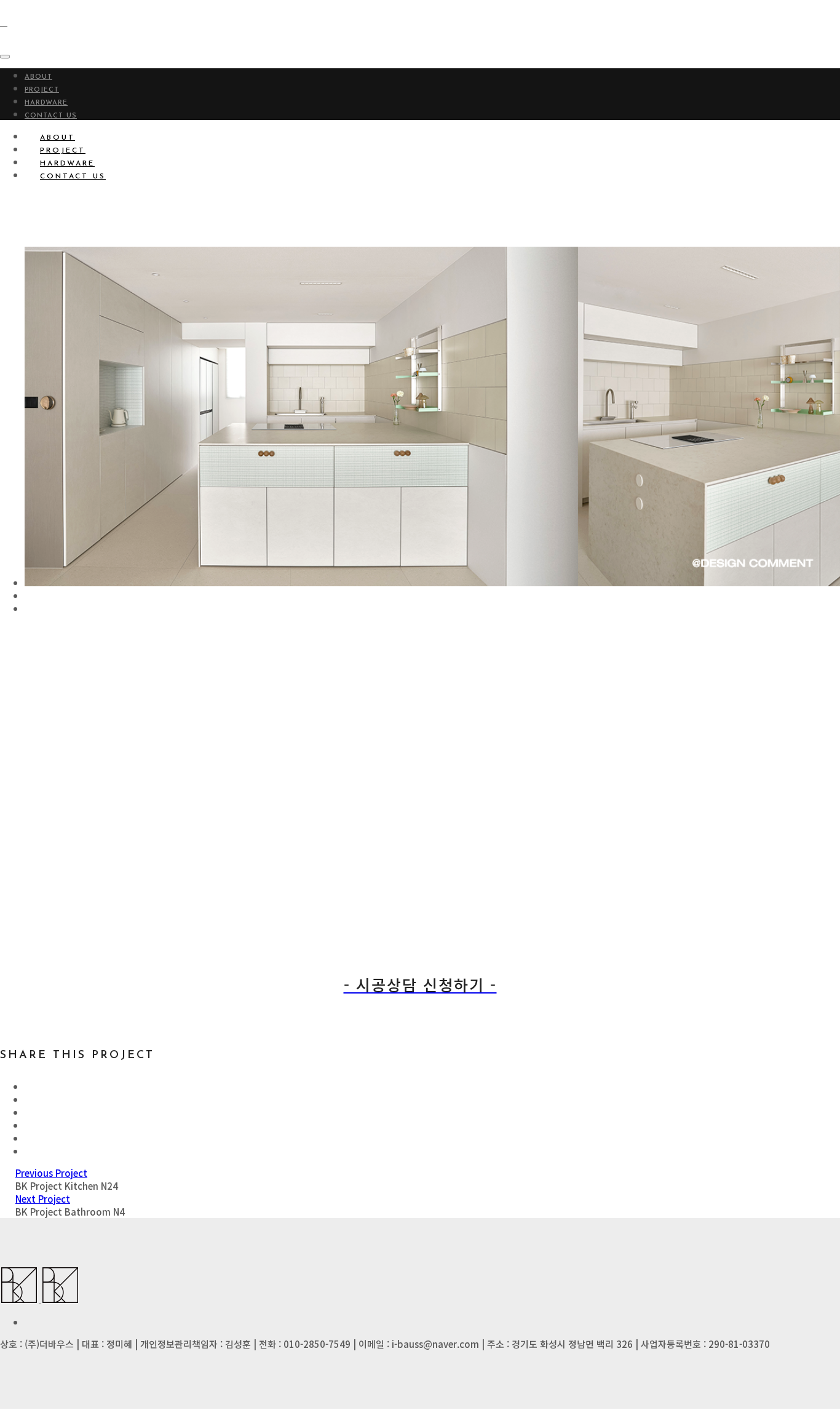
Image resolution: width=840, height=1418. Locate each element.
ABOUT (38, 77)
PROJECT (42, 90)
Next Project (42, 1198)
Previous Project (51, 1172)
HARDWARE (46, 103)
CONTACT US (51, 116)
